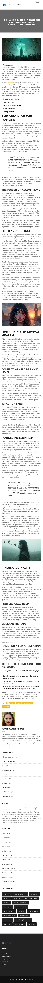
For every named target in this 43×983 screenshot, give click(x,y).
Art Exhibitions (7, 792)
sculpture (32, 924)
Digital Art (6, 783)
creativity (6, 902)
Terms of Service (6, 956)
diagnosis (6, 706)
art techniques (33, 911)
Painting (6, 787)
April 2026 (6, 851)
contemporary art (20, 894)
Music (5, 766)
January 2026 (7, 864)
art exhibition (24, 915)
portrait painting (9, 911)
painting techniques (31, 898)
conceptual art (19, 924)
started (10, 83)
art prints (21, 911)
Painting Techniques (10, 757)
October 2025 (7, 877)
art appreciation (21, 907)
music (18, 703)
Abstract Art (7, 774)
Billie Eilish (10, 703)
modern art (7, 894)
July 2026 (6, 838)
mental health (27, 703)
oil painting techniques (23, 920)
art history (17, 898)
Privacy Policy (6, 959)
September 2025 (8, 881)
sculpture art (7, 920)
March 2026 (7, 855)
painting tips (7, 907)
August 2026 (7, 833)
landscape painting (9, 915)
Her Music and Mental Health (12, 105)
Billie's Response (8, 102)
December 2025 (8, 868)
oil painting (7, 924)
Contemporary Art (9, 770)
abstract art (34, 894)
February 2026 (7, 860)
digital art (6, 898)
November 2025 (8, 873)
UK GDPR (5, 964)
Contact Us (5, 961)
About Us (4, 954)
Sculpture (6, 779)
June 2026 (6, 842)
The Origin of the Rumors (11, 99)
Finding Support (8, 112)
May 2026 (6, 846)
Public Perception (9, 108)
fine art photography (20, 902)
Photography (7, 796)
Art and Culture (8, 761)
